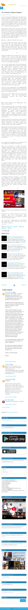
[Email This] (4, 230)
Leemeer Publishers (5, 576)
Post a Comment (6, 407)
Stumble (5, 228)
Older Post (24, 285)
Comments (6, 472)
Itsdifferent (7, 364)
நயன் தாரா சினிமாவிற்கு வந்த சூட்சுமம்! (15, 236)
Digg (10, 228)
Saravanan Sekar (9, 292)
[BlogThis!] (6, 230)
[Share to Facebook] (8, 230)
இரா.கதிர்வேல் (8, 400)
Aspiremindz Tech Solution (22, 608)
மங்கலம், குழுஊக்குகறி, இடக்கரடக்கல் (15, 272)
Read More (23, 242)
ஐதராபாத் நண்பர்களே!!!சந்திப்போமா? (15, 245)
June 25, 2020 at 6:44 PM (10, 361)
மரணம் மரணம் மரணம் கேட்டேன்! (14, 262)
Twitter (16, 226)
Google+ (22, 226)
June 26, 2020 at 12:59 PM (10, 404)
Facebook (10, 226)
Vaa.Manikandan (9, 379)
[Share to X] (7, 230)
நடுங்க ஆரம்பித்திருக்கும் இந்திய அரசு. (15, 253)
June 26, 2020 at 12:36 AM (10, 397)
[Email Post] (3, 230)
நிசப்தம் (8, 608)
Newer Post (4, 285)
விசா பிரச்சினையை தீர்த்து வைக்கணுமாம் (12, 12)
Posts (5, 469)
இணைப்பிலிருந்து (10, 460)
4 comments (5, 224)
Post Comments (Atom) (12, 412)
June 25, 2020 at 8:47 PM (10, 376)
